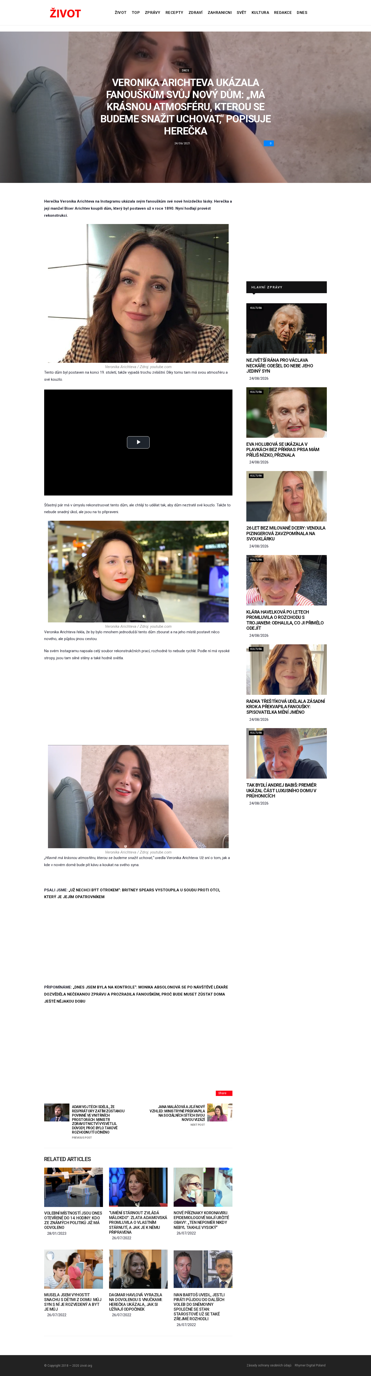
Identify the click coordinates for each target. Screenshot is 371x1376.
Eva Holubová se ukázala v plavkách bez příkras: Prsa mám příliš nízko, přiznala (283, 450)
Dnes (302, 12)
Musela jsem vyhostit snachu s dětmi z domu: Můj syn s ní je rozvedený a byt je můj (72, 1302)
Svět (242, 12)
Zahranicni (220, 12)
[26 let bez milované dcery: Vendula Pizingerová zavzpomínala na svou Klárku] (286, 496)
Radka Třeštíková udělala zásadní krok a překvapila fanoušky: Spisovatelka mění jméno (285, 707)
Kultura (260, 12)
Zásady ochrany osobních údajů (269, 1365)
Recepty (174, 12)
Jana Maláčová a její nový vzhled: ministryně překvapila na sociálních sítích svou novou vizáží (177, 1115)
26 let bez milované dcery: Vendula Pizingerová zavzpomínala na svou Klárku (286, 533)
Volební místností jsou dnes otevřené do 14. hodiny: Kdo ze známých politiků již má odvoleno (73, 1220)
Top (136, 12)
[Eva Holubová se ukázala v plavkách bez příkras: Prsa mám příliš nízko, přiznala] (286, 412)
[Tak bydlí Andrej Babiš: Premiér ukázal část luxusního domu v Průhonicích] (286, 753)
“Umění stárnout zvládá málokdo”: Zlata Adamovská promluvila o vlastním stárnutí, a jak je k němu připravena (138, 1222)
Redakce (283, 12)
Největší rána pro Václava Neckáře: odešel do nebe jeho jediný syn (279, 365)
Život (120, 12)
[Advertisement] (138, 703)
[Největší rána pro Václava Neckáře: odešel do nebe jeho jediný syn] (286, 328)
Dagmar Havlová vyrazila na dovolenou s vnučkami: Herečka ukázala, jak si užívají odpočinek (135, 1302)
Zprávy (153, 12)
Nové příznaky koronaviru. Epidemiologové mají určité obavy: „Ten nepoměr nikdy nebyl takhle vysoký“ (201, 1220)
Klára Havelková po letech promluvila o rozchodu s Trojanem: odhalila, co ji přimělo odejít (285, 620)
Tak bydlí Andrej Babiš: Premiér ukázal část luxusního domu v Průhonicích (281, 790)
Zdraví (196, 12)
